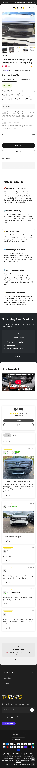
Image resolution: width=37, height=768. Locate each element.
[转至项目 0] (4, 50)
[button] (4, 495)
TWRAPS (5, 56)
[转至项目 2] (11, 50)
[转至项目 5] (32, 50)
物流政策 (24, 765)
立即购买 (18, 152)
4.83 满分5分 (23, 413)
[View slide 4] (22, 356)
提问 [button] (18, 425)
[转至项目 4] (25, 50)
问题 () (15, 435)
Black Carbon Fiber (9, 79)
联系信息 (29, 765)
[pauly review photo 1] (18, 522)
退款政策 (8, 765)
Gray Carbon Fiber (25, 79)
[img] (8, 449)
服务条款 (18, 765)
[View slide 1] (15, 356)
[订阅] (32, 710)
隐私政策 (13, 765)
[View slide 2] (17, 356)
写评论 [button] (18, 421)
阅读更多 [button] (6, 491)
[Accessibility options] (33, 759)
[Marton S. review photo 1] (18, 467)
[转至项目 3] (18, 50)
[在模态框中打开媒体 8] (32, 15)
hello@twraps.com (18, 654)
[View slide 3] (19, 356)
